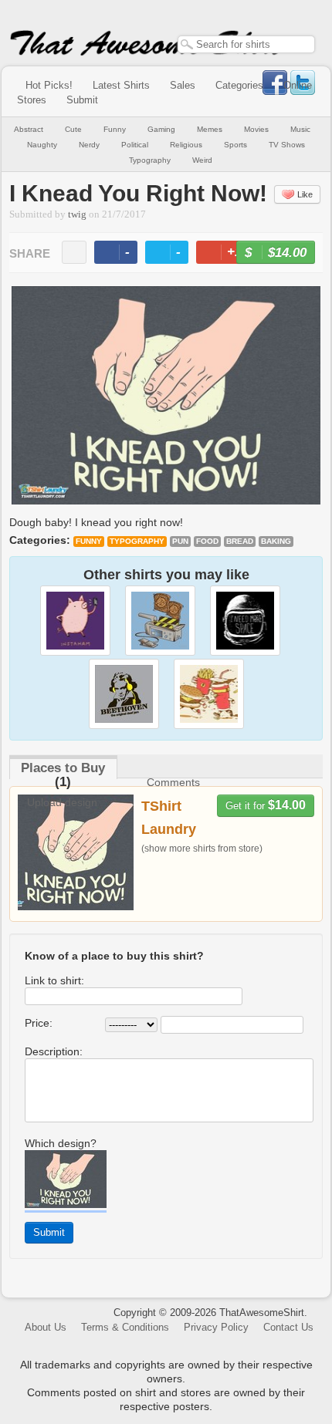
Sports (235, 144)
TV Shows (287, 144)
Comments (173, 782)
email (74, 252)
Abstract (28, 129)
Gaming (161, 129)
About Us (45, 1327)
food (207, 541)
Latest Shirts (121, 85)
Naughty (42, 144)
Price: (39, 1023)
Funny (114, 129)
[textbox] (246, 44)
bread (239, 541)
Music (300, 129)
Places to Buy (63, 768)
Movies (256, 129)
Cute (73, 129)
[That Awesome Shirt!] (146, 52)
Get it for (265, 805)
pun (180, 541)
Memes (209, 129)
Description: (54, 1051)
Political (134, 144)
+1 (229, 254)
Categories (239, 85)
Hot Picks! (49, 85)
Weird (202, 160)
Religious (186, 144)
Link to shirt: (54, 980)
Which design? (61, 1143)
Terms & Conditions (125, 1327)
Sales (182, 85)
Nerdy (89, 144)
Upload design (62, 802)
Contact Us (288, 1327)
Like (305, 194)
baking (276, 541)
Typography (150, 160)
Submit (82, 100)
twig (77, 214)
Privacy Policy (216, 1327)
